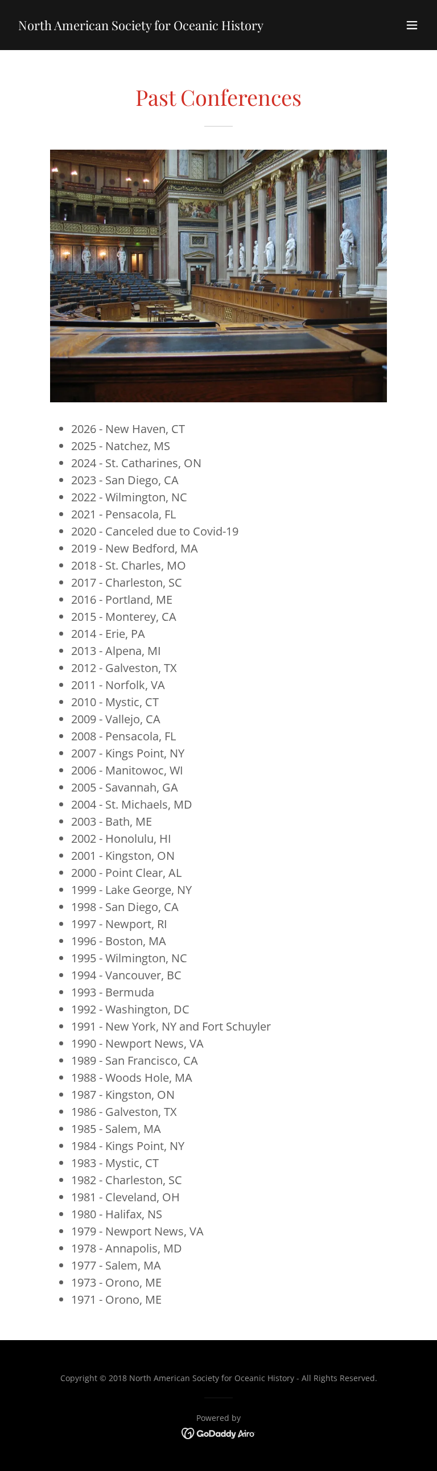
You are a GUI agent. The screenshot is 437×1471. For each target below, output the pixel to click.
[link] (140, 26)
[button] (412, 25)
